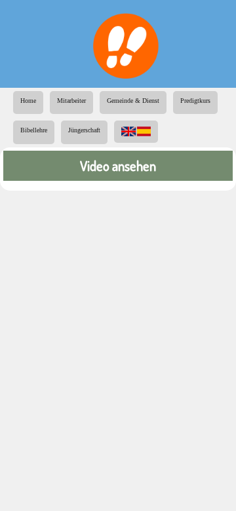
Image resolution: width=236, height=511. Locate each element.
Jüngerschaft (84, 130)
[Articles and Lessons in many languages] (136, 126)
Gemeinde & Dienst (133, 100)
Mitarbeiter (71, 100)
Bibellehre (33, 130)
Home (28, 100)
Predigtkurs (195, 100)
